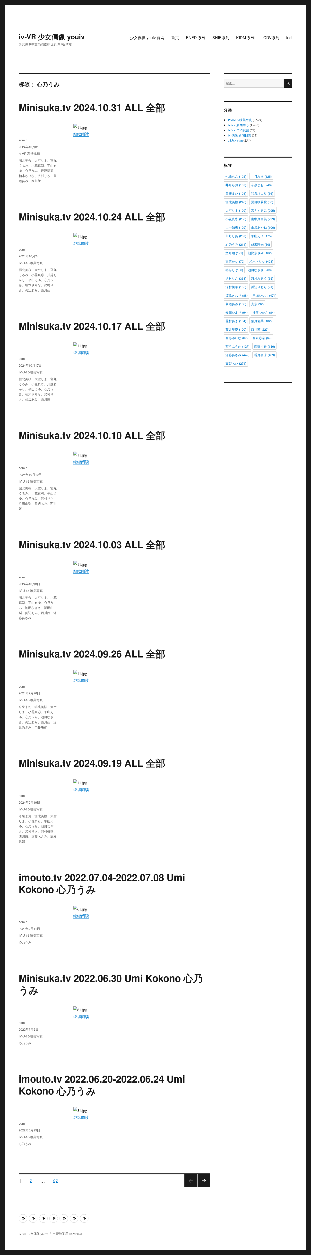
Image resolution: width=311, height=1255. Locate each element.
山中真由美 (263, 219)
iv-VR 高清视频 (29, 153)
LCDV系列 (270, 37)
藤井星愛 (235, 329)
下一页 (202, 1186)
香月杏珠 (264, 355)
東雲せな (234, 261)
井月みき (261, 176)
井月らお (235, 185)
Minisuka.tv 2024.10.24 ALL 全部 (92, 216)
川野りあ (235, 236)
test (289, 37)
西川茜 (36, 180)
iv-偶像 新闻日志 (239, 135)
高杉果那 (41, 727)
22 (56, 1180)
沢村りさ (44, 175)
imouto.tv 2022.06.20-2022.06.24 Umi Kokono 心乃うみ (102, 1084)
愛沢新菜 (47, 170)
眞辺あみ (31, 290)
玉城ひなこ (264, 295)
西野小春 (264, 346)
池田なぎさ (33, 607)
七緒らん (235, 176)
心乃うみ (31, 170)
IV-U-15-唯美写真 (31, 263)
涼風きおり (236, 295)
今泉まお (25, 706)
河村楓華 (47, 831)
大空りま (41, 160)
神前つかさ (263, 312)
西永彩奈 (261, 338)
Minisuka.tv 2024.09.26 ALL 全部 (92, 653)
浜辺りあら (262, 287)
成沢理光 (260, 244)
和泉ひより (262, 193)
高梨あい (235, 363)
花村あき (235, 321)
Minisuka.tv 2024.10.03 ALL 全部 (92, 544)
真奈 (257, 304)
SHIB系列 (220, 37)
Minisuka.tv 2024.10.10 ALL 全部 (92, 435)
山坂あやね (263, 227)
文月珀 (234, 253)
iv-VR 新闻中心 (238, 125)
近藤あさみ (39, 836)
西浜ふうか (237, 346)
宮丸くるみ (263, 210)
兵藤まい (235, 193)
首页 (175, 37)
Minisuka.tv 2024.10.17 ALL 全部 (92, 326)
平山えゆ (34, 280)
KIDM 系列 (245, 37)
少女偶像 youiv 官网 (147, 37)
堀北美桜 (25, 160)
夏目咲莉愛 (262, 202)
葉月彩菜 (261, 321)
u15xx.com (235, 140)
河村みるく (262, 278)
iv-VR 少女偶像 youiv (52, 37)
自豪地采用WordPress (67, 1233)
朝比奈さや (260, 253)
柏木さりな (27, 175)
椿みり (234, 270)
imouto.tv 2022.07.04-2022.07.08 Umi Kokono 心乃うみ (102, 883)
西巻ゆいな (236, 338)
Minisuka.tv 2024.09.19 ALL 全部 (92, 763)
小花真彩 (37, 165)
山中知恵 (235, 227)
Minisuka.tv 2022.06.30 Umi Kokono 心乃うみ (111, 984)
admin (23, 140)
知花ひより (236, 312)
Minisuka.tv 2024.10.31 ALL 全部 (92, 107)
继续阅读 (81, 133)
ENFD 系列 (196, 37)
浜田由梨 (25, 503)
